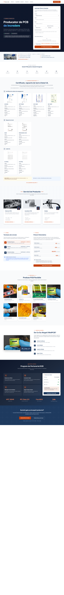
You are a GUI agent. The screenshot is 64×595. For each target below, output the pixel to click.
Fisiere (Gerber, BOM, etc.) (39, 36)
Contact (31, 1)
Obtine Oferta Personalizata (47, 265)
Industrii (21, 1)
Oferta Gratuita (57, 1)
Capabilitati (17, 1)
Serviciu (36, 13)
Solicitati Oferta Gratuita (25, 417)
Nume (36, 17)
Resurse (26, 1)
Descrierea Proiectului (38, 29)
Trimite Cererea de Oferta (47, 46)
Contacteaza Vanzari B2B (51, 393)
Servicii (12, 1)
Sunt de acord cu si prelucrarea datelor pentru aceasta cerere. (47, 44)
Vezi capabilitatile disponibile (32, 182)
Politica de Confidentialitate (45, 43)
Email (36, 21)
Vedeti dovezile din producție (22, 59)
